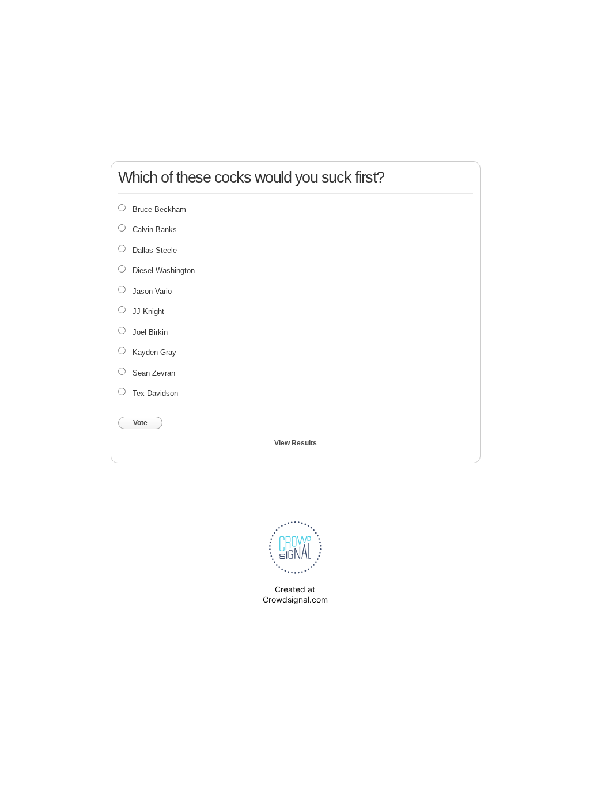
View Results (295, 443)
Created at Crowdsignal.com (295, 594)
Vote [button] (140, 423)
